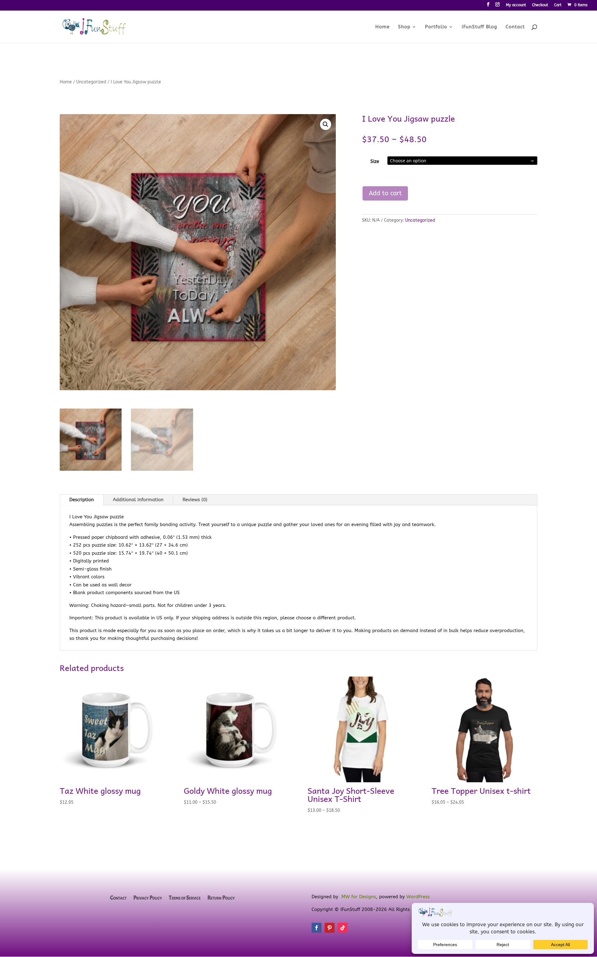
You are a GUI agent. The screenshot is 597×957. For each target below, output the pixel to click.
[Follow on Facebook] (317, 928)
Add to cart (385, 193)
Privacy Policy (147, 898)
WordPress (418, 896)
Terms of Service (185, 898)
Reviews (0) (195, 499)
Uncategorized (91, 82)
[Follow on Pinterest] (330, 928)
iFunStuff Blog (479, 27)
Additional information (138, 499)
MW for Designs (358, 896)
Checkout (540, 5)
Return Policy (221, 898)
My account (516, 5)
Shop (404, 27)
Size (374, 161)
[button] (325, 124)
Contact (515, 27)
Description (81, 499)
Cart (558, 5)
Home (382, 27)
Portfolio (436, 27)
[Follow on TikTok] (343, 928)
